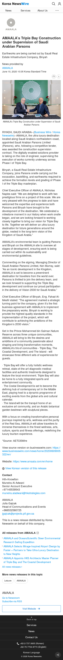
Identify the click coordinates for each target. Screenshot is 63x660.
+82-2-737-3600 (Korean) (32, 643)
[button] (53, 3)
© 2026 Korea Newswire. (31, 656)
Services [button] (25, 10)
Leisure (7, 580)
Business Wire (42, 132)
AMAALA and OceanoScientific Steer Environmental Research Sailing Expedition (32, 540)
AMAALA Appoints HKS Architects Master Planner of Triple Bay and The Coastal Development (31, 560)
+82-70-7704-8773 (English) (33, 646)
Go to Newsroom (11, 597)
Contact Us (31, 637)
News (31, 631)
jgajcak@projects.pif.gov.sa (18, 513)
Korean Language (31, 652)
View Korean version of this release (25, 468)
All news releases (12, 566)
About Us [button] (43, 10)
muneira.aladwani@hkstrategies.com (23, 493)
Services (31, 625)
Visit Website (31, 608)
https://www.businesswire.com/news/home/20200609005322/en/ (31, 451)
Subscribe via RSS (12, 601)
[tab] (31, 625)
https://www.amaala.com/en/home (33, 461)
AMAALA (7, 68)
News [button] (8, 10)
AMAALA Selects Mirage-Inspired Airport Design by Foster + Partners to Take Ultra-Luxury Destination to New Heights (32, 550)
